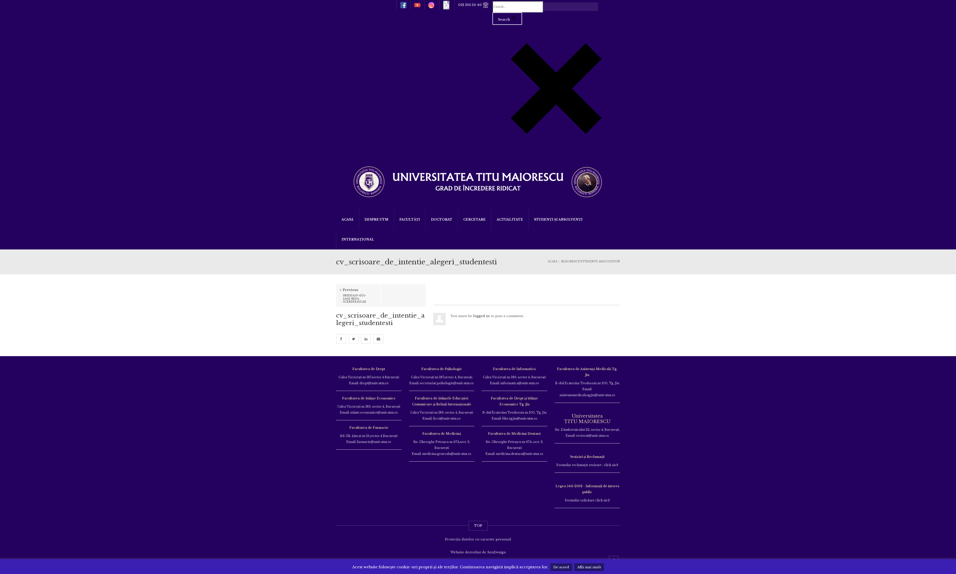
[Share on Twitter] (353, 339)
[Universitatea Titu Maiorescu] (478, 181)
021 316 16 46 (470, 5)
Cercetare (474, 219)
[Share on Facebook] (341, 339)
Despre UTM (376, 219)
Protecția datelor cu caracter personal (478, 539)
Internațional (358, 239)
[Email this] (378, 339)
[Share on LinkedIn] (366, 339)
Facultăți (409, 219)
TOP (478, 526)
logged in (481, 316)
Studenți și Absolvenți (558, 219)
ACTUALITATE (510, 219)
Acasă (348, 219)
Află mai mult (589, 567)
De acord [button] (561, 567)
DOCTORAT (441, 219)
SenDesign (496, 552)
